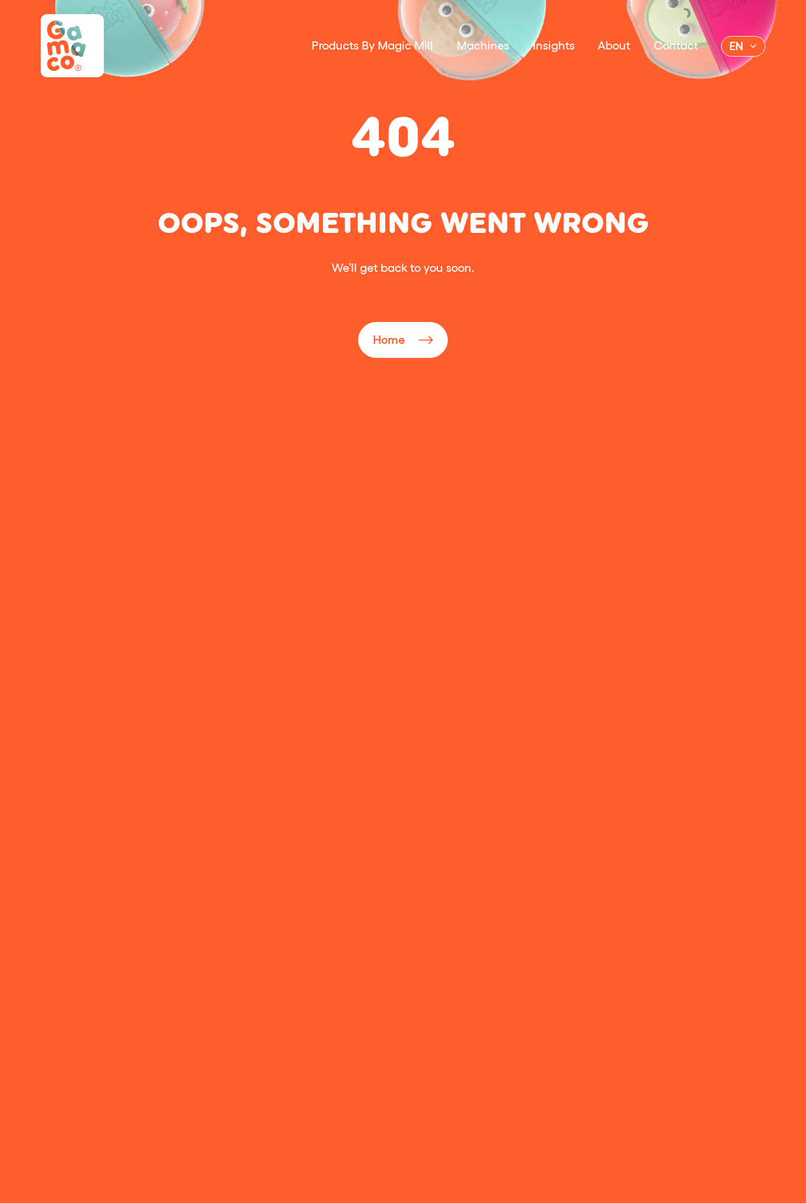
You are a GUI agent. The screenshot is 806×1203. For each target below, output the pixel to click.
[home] (72, 45)
